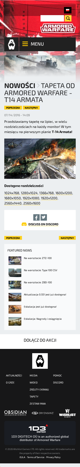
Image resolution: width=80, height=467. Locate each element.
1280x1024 (29, 193)
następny (31, 107)
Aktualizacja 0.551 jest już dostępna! (45, 294)
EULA (22, 457)
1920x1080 (31, 198)
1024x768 (11, 193)
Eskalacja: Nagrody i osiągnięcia (43, 318)
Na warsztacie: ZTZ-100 (38, 257)
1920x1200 (49, 198)
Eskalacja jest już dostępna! (40, 306)
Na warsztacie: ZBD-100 (38, 282)
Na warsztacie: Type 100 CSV (40, 270)
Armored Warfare (40, 361)
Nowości (19, 85)
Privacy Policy (53, 457)
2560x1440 (13, 203)
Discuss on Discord (43, 224)
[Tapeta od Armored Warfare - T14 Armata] (67, 10)
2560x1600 (31, 203)
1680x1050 (12, 198)
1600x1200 (63, 193)
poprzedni (13, 107)
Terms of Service (35, 457)
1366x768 (46, 193)
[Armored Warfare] (58, 28)
